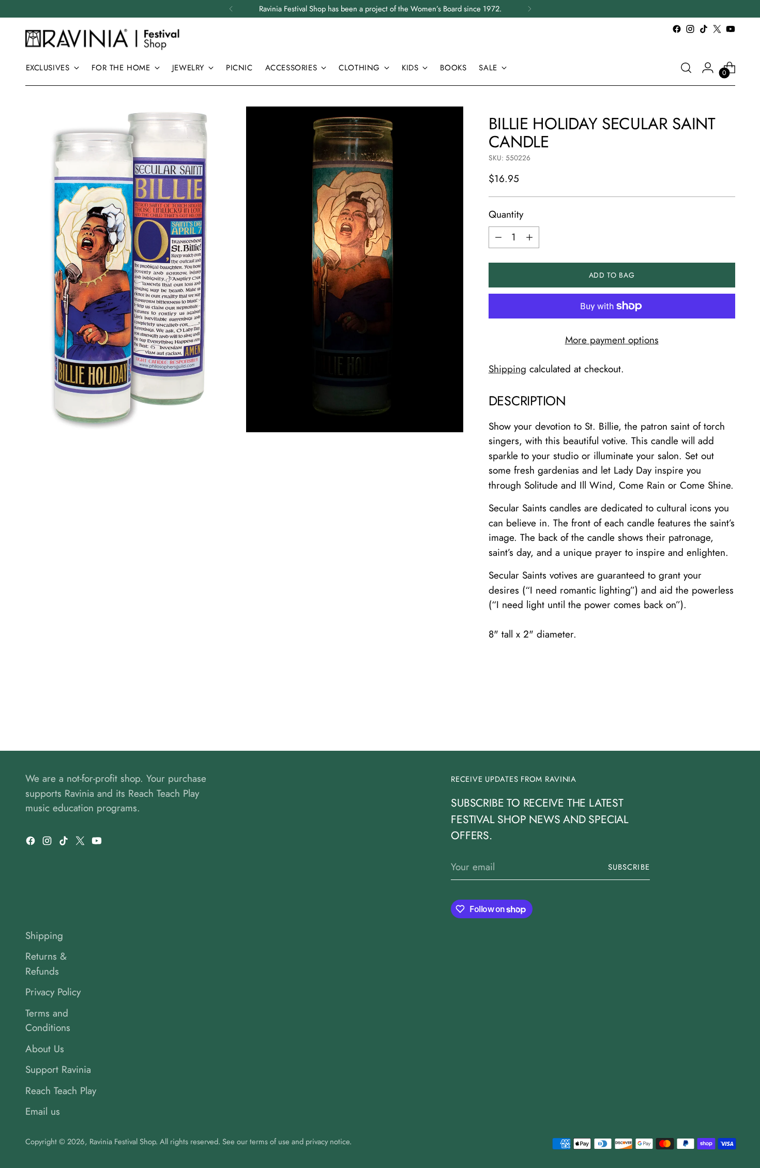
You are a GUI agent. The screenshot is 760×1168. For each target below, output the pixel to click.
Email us (42, 1111)
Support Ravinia (58, 1069)
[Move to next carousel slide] (726, 715)
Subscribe (629, 867)
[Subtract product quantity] (498, 237)
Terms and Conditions (47, 1020)
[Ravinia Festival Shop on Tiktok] (703, 29)
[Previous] (231, 9)
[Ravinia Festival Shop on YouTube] (730, 29)
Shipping (507, 369)
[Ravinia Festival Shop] (105, 39)
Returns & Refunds (46, 963)
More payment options (612, 340)
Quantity (506, 214)
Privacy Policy (53, 992)
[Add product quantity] (529, 237)
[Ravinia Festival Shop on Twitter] (717, 29)
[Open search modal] (686, 67)
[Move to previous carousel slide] (702, 715)
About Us (44, 1049)
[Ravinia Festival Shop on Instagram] (690, 29)
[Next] (529, 9)
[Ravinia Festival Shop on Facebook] (676, 29)
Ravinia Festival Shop (122, 1141)
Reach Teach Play (60, 1091)
